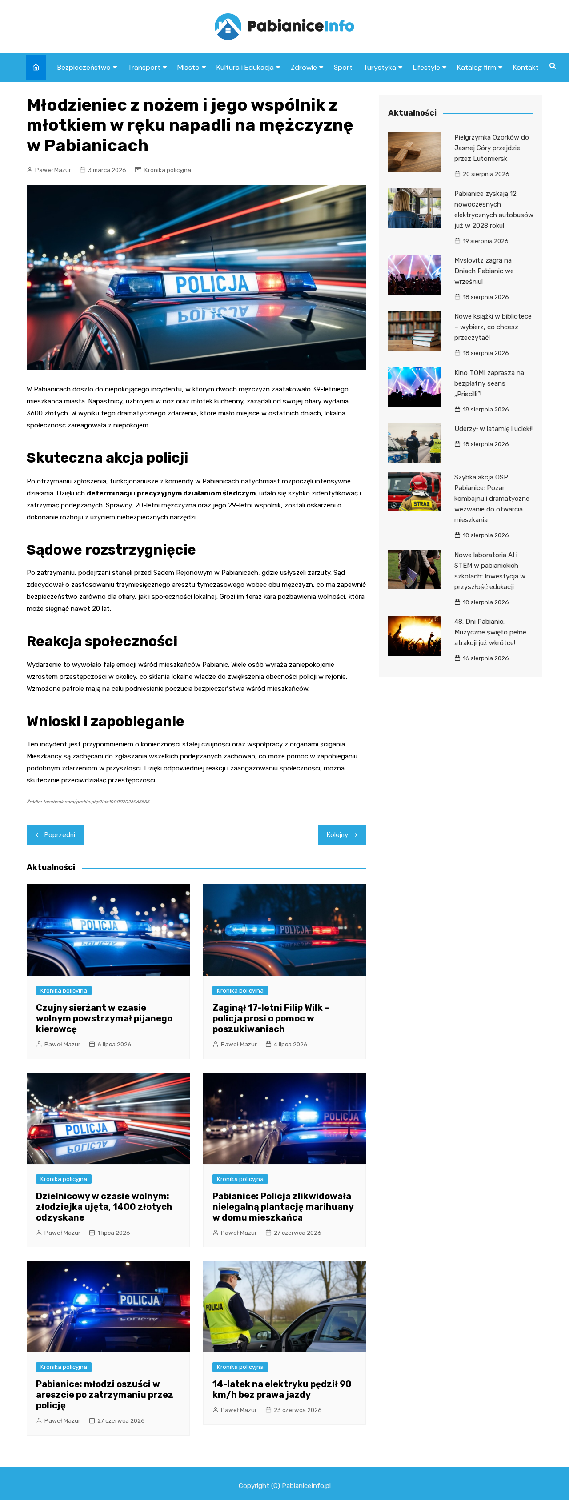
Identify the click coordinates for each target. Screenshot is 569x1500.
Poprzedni (59, 834)
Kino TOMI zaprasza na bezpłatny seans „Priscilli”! (489, 383)
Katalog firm (476, 67)
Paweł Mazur (53, 170)
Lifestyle (426, 67)
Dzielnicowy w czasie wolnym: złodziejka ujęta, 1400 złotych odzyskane (104, 1207)
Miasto (188, 67)
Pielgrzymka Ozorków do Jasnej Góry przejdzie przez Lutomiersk (491, 148)
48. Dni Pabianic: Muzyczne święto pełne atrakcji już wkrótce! (490, 632)
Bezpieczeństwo (84, 67)
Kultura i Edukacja (245, 67)
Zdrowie (304, 67)
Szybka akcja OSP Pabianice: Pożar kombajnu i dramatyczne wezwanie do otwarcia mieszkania (491, 498)
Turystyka (379, 67)
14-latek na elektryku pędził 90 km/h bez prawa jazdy (282, 1389)
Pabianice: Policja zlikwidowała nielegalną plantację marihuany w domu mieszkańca (282, 1207)
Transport (144, 67)
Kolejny (337, 834)
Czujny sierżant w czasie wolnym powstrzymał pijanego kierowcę (104, 1018)
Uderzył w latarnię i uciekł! (493, 429)
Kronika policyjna (167, 170)
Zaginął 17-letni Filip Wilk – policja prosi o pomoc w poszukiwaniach (270, 1018)
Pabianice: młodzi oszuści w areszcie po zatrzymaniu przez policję (104, 1395)
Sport (343, 67)
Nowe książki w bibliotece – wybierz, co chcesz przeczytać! (493, 327)
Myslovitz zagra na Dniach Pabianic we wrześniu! (484, 271)
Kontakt (526, 67)
